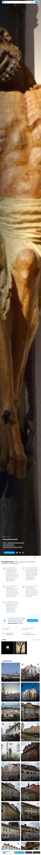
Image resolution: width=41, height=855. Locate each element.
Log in (37, 2)
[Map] (20, 552)
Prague (7, 629)
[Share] (23, 552)
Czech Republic (7, 536)
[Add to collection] (17, 552)
